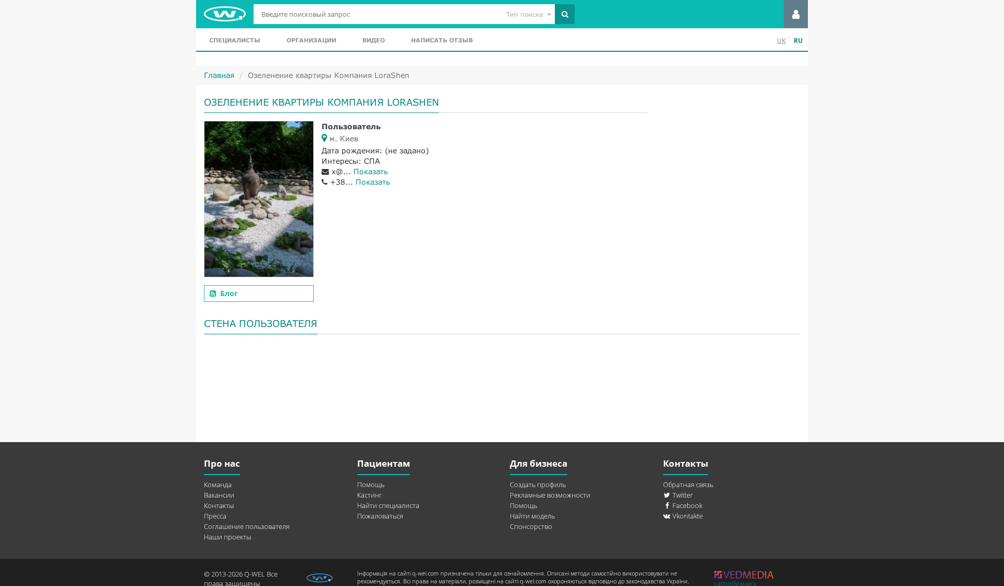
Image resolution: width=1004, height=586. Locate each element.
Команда (218, 484)
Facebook (686, 505)
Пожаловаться (380, 516)
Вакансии (219, 495)
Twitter (682, 495)
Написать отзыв (442, 40)
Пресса (215, 516)
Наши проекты (227, 537)
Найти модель (532, 516)
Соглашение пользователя (247, 526)
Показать (370, 171)
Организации (311, 40)
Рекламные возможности (550, 495)
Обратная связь (688, 484)
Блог (229, 293)
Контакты (219, 505)
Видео (373, 40)
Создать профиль (538, 484)
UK (781, 40)
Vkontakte (687, 516)
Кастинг (369, 495)
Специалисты (234, 40)
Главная (219, 75)
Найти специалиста (388, 505)
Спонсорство (531, 526)
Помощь (370, 484)
